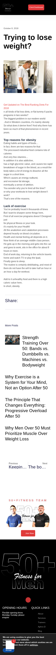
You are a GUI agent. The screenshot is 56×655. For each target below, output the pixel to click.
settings (34, 645)
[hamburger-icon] (50, 7)
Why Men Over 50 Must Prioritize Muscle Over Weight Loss (27, 433)
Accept (8, 650)
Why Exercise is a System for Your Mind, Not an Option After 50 (26, 382)
